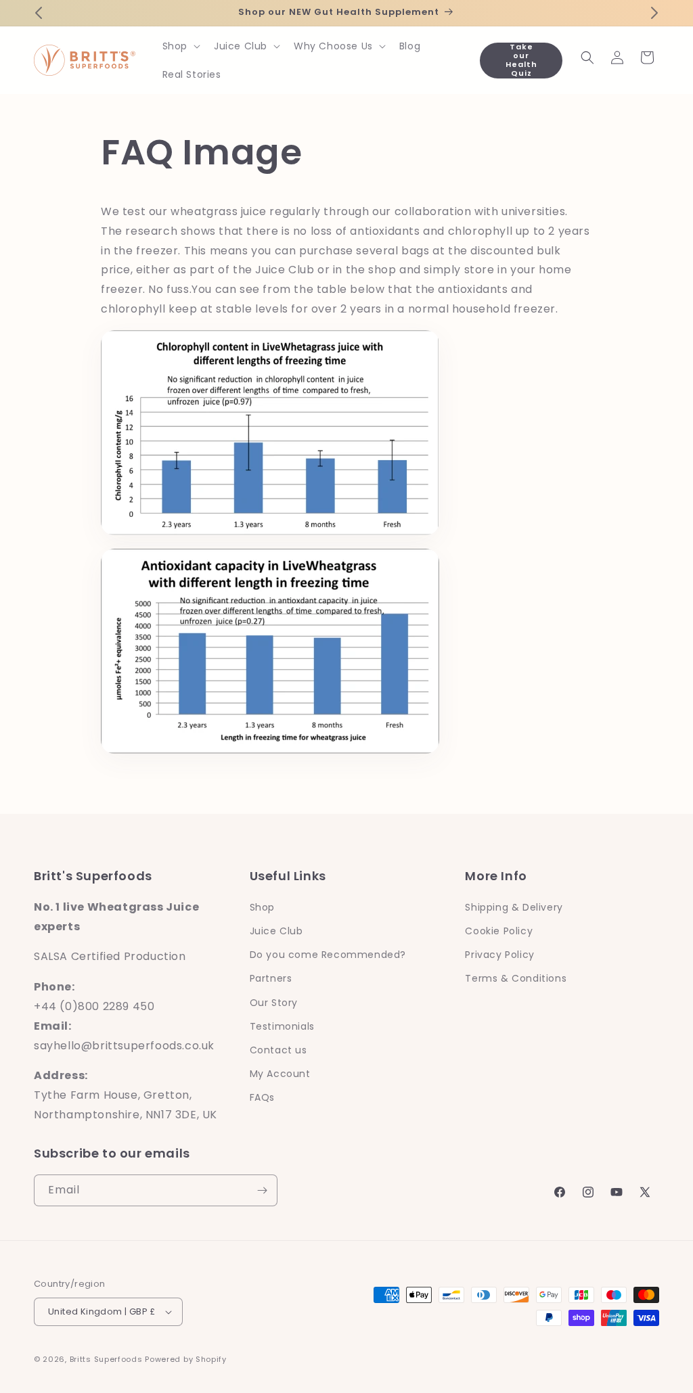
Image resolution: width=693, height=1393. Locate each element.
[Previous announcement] (38, 13)
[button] (180, 46)
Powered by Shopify (186, 1359)
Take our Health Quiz (521, 60)
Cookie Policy (499, 931)
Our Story (274, 1002)
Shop (262, 907)
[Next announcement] (654, 13)
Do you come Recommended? (328, 954)
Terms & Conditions (515, 978)
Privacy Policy (499, 954)
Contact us (278, 1050)
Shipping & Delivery (513, 907)
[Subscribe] (262, 1190)
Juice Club (276, 931)
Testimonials (282, 1026)
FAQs (262, 1097)
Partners (271, 978)
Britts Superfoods (106, 1359)
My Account (280, 1073)
